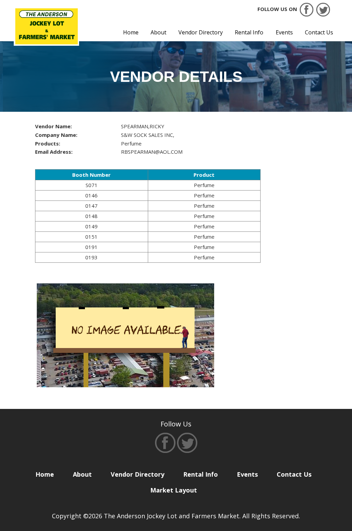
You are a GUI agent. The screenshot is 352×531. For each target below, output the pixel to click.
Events (284, 32)
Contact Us (319, 32)
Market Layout (173, 490)
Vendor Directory (200, 32)
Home (131, 32)
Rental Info (249, 32)
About (158, 32)
